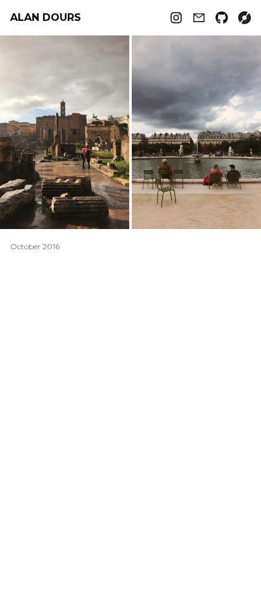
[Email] (199, 17)
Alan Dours (45, 17)
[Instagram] (176, 17)
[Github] (221, 17)
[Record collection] (244, 17)
